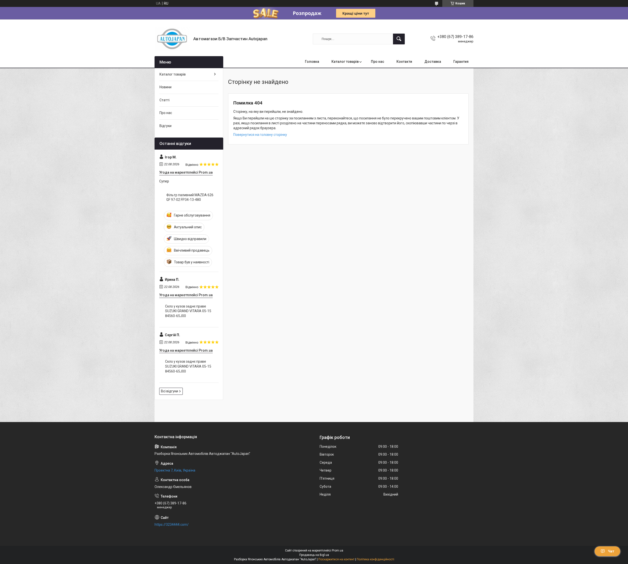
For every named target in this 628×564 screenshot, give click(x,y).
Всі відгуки (169, 391)
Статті (164, 100)
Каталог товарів (345, 62)
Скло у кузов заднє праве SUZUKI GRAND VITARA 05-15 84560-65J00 (188, 311)
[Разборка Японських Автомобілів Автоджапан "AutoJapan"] (172, 39)
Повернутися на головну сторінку (260, 135)
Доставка (432, 62)
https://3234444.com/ (172, 524)
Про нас (377, 62)
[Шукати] (399, 39)
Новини (165, 87)
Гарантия (461, 62)
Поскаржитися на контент (336, 559)
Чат (611, 551)
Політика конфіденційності (375, 559)
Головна (312, 62)
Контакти (404, 62)
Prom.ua (337, 550)
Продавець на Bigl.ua (314, 555)
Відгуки (165, 126)
